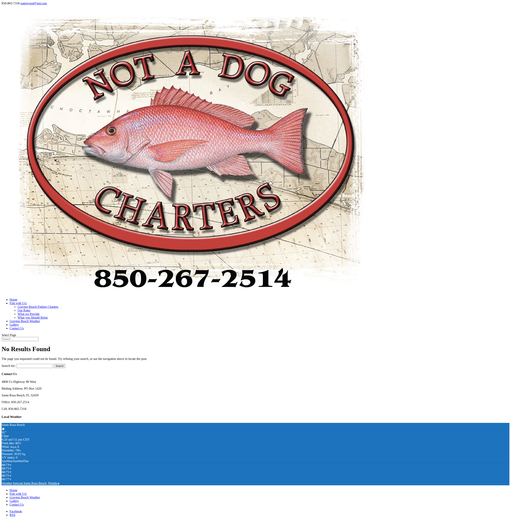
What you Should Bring (33, 317)
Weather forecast (30, 483)
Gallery (14, 324)
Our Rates (24, 310)
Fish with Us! (18, 303)
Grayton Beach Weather (25, 321)
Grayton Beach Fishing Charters (38, 306)
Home (13, 299)
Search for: (8, 365)
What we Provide (29, 314)
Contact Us (17, 328)
